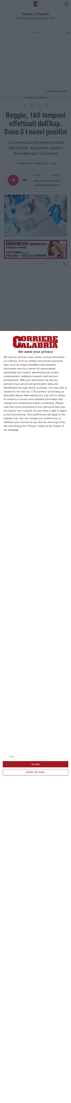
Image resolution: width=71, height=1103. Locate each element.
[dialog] (35, 717)
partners (22, 357)
